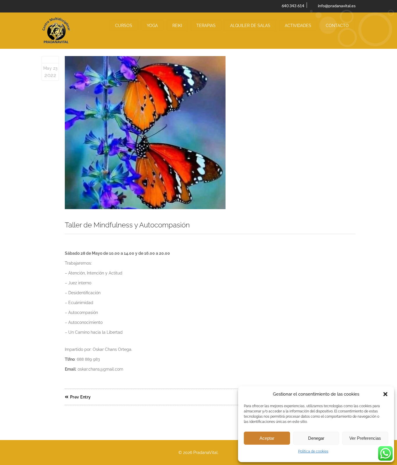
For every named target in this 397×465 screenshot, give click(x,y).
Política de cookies (313, 451)
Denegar (316, 438)
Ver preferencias (365, 438)
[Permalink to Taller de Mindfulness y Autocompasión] (210, 132)
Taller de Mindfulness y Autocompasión (127, 225)
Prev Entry (80, 397)
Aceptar (267, 438)
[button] (385, 394)
